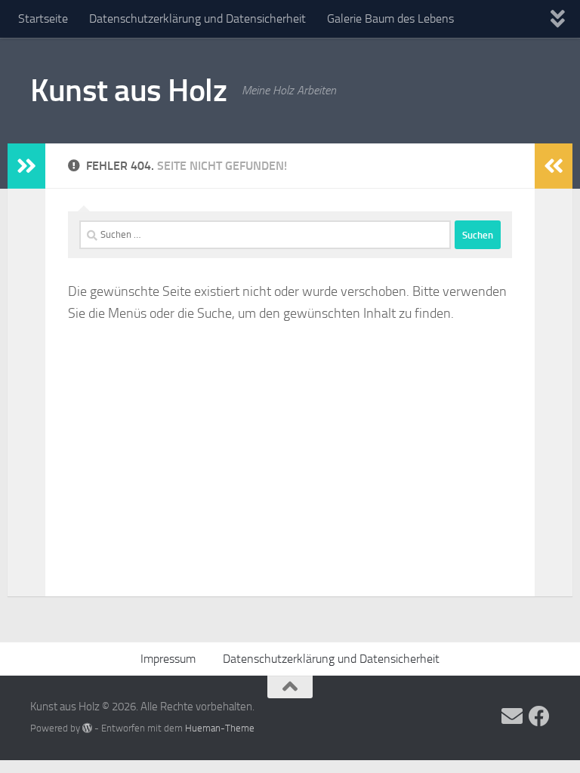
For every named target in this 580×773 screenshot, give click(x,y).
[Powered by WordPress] (87, 728)
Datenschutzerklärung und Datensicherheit (197, 18)
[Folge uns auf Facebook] (539, 716)
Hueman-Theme (220, 728)
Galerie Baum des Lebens (390, 18)
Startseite (43, 18)
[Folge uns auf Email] (512, 716)
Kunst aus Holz (128, 90)
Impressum (168, 658)
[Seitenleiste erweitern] (26, 166)
